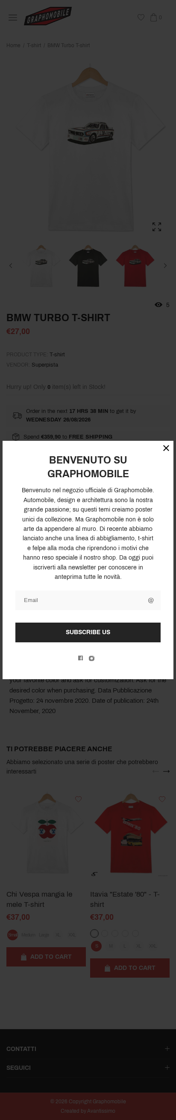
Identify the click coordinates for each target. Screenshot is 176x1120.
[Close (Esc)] (166, 448)
